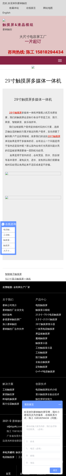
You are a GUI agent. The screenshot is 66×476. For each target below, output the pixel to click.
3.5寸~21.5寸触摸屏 (46, 319)
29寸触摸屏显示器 (45, 324)
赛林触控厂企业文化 (13, 309)
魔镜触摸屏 (41, 338)
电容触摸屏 (8, 457)
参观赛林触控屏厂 (12, 319)
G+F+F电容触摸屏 (45, 371)
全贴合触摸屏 (43, 362)
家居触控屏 (8, 394)
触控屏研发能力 (44, 399)
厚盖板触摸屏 (43, 333)
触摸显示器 (41, 343)
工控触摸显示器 (44, 347)
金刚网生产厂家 (21, 287)
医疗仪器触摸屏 (11, 403)
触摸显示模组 (43, 309)
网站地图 (47, 7)
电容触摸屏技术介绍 (46, 389)
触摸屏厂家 (22, 452)
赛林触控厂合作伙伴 (13, 328)
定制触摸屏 (41, 366)
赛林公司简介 (10, 305)
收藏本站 (14, 7)
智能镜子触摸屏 (13, 274)
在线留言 (31, 7)
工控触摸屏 (41, 352)
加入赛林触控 (10, 324)
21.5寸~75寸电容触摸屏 (48, 314)
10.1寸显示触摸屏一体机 (18, 278)
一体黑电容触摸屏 (45, 328)
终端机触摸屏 (10, 399)
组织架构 (7, 314)
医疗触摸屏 (41, 357)
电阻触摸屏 (41, 305)
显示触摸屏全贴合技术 (47, 394)
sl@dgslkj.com (15, 426)
